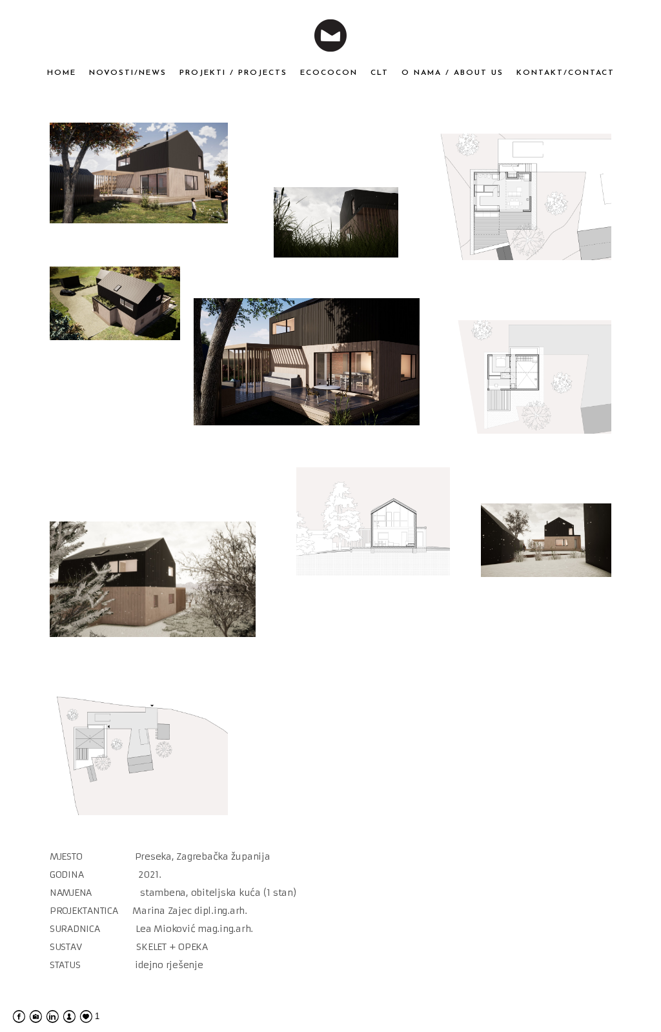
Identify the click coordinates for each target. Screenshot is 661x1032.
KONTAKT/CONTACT (565, 73)
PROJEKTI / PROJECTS (233, 73)
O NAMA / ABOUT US (452, 73)
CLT (380, 73)
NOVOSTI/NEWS (128, 73)
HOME (61, 73)
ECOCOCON (329, 73)
